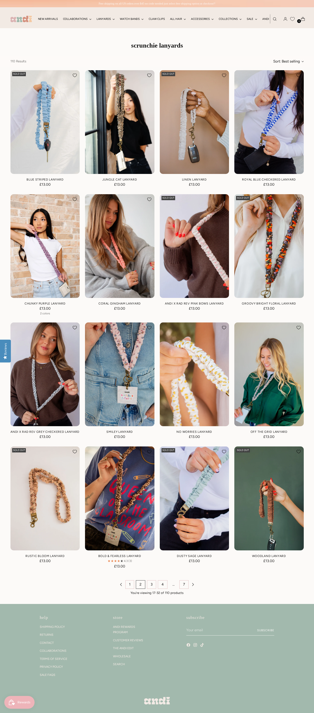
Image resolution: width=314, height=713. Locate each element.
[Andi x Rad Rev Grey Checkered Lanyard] (45, 374)
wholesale (122, 656)
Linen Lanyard (194, 179)
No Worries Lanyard (194, 431)
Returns (46, 635)
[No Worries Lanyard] (194, 374)
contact (47, 643)
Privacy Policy (51, 667)
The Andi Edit (123, 648)
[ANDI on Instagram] (195, 645)
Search (119, 664)
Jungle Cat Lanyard (119, 179)
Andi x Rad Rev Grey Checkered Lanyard (44, 431)
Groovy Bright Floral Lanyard (269, 303)
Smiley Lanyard (119, 431)
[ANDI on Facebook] (188, 645)
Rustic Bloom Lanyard (45, 556)
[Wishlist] (292, 19)
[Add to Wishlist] (75, 75)
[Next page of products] (192, 584)
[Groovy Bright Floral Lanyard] (269, 246)
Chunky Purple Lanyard (45, 303)
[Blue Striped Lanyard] (45, 122)
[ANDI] (21, 19)
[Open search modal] (274, 19)
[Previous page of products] (121, 584)
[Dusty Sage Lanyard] (194, 498)
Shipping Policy (52, 627)
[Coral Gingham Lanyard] (119, 246)
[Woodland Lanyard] (269, 498)
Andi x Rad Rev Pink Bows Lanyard (194, 303)
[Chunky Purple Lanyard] (45, 246)
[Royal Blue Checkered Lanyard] (269, 122)
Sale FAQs (47, 675)
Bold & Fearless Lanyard (119, 556)
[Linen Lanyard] (194, 122)
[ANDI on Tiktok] (202, 645)
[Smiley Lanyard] (119, 374)
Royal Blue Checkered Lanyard (269, 179)
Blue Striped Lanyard (44, 179)
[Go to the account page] (283, 19)
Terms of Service (53, 659)
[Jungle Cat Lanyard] (119, 122)
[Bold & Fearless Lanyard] (119, 498)
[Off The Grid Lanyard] (269, 374)
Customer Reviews (128, 640)
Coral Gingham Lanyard (119, 303)
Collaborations (53, 651)
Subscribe (265, 630)
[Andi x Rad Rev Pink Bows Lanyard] (194, 246)
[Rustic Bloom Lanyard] (45, 498)
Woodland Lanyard (269, 556)
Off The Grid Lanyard (269, 431)
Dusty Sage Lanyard (194, 556)
